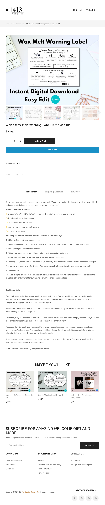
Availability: (10, 164)
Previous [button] (6, 112)
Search (41, 461)
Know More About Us (14, 461)
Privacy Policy (44, 473)
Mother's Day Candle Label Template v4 (81, 396)
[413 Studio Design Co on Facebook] (74, 498)
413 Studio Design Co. (30, 492)
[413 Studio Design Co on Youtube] (96, 498)
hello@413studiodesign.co (81, 465)
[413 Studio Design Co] (17, 10)
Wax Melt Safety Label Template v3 (19, 396)
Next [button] (99, 112)
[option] (14, 113)
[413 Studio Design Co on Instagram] (82, 498)
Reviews (75, 192)
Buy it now (52, 150)
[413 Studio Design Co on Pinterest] (89, 498)
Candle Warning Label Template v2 (52, 395)
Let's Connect (11, 469)
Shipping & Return (54, 192)
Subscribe (89, 445)
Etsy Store (75, 461)
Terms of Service (45, 469)
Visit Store (10, 465)
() (92, 10)
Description (31, 192)
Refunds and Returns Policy (49, 465)
